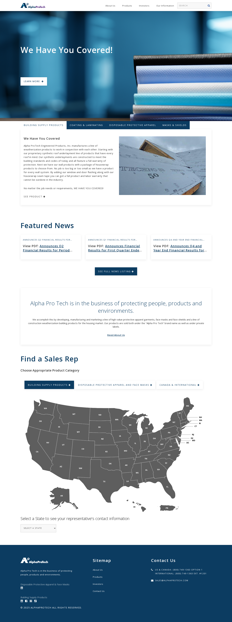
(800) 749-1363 (181, 569)
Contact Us (99, 591)
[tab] (44, 125)
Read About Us (116, 335)
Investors (144, 5)
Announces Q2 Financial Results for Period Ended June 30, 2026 (46, 250)
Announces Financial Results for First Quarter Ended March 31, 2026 (114, 250)
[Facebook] (27, 600)
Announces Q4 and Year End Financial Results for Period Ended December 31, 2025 (180, 250)
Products (127, 5)
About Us (110, 5)
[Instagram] (32, 600)
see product (33, 196)
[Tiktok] (36, 600)
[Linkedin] (22, 600)
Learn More (32, 81)
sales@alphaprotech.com (171, 580)
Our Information (165, 5)
